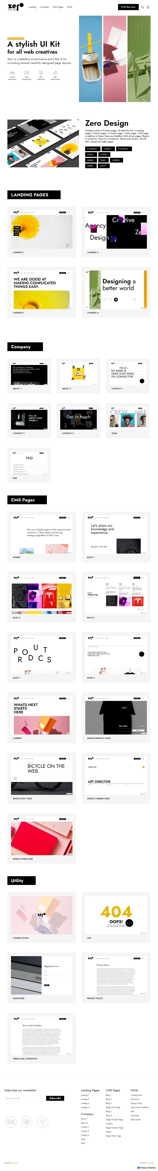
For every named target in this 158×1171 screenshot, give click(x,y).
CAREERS (115, 160)
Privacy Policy (136, 1103)
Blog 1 (108, 1095)
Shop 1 (109, 1111)
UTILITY (103, 166)
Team (83, 1139)
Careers (109, 1124)
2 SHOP (103, 154)
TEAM (102, 160)
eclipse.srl (150, 1163)
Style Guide (135, 1119)
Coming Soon (136, 1095)
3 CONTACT (123, 149)
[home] (15, 7)
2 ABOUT (107, 149)
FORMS (90, 166)
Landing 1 (85, 1095)
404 (132, 1111)
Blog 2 (108, 1099)
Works (108, 1132)
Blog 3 (108, 1103)
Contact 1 (85, 1127)
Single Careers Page (114, 1128)
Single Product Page (114, 1119)
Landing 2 (85, 1099)
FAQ (83, 1143)
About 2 (84, 1123)
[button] (32, 7)
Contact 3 (85, 1135)
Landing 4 (85, 1107)
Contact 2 (85, 1131)
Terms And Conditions (140, 1107)
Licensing (134, 1115)
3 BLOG (90, 154)
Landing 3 (85, 1103)
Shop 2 (109, 1115)
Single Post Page (113, 1107)
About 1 (84, 1119)
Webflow (15, 1163)
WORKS (90, 160)
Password (135, 1099)
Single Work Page (113, 1136)
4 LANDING (92, 149)
